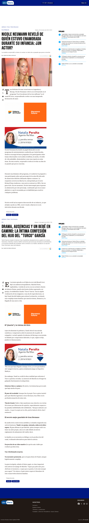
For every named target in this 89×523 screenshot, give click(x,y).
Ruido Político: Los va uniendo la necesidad (72, 63)
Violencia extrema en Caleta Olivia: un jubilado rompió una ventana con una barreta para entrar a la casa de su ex (73, 43)
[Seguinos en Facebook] (78, 503)
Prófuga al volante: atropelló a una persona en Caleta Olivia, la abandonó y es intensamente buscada (73, 58)
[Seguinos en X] (81, 503)
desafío (9, 481)
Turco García (16, 481)
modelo (9, 215)
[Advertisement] (44, 16)
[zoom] (27, 72)
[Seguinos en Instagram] (84, 503)
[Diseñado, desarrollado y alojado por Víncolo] (85, 519)
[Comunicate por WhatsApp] (87, 503)
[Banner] (25, 148)
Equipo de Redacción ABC (10, 55)
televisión (15, 215)
